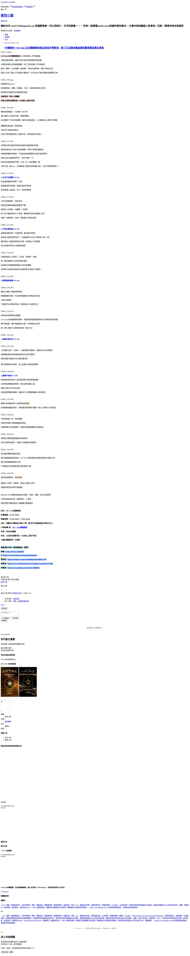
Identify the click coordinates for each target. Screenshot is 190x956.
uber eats (5, 891)
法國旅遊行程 (95, 905)
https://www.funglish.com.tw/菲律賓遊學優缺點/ (105, 907)
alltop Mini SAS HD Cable (32, 920)
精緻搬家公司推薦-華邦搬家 (77, 907)
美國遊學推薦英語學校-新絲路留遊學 (18, 918)
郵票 (7, 905)
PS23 (158, 918)
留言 (19, 593)
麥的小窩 (7, 15)
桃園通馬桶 (48, 905)
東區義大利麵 (84, 905)
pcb (3, 905)
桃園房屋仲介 (15, 905)
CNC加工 (114, 905)
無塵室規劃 (106, 905)
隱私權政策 (106, 928)
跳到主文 (4, 21)
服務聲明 (113, 928)
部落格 (7, 37)
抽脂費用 (179, 916)
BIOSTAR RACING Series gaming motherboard (147, 916)
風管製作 (152, 918)
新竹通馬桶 (26, 905)
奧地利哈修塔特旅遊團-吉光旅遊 (140, 905)
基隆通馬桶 (58, 905)
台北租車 (105, 916)
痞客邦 (15, 593)
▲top (2, 604)
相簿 (6, 34)
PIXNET (80, 928)
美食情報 (17, 31)
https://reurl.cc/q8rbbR (15, 552)
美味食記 (16, 599)
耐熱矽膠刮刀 (169, 916)
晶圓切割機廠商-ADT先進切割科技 (165, 905)
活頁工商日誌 (143, 918)
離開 (11, 952)
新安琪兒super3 (25, 907)
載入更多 (4, 608)
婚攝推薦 (148, 920)
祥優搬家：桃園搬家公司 (51, 920)
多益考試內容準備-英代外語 (171, 918)
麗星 (33, 905)
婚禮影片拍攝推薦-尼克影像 (56, 907)
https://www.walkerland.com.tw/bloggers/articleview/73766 (30, 564)
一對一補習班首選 (38, 907)
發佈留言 (4, 620)
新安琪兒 (15, 907)
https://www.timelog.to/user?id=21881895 (23, 568)
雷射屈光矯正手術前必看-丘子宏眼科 (119, 918)
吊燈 (72, 905)
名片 (6, 39)
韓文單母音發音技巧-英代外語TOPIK (131, 920)
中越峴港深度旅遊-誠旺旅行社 (43, 918)
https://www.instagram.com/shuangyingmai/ (20, 555)
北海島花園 (123, 905)
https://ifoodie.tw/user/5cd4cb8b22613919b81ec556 (27, 559)
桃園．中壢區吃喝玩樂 (21, 601)
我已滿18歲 (5, 952)
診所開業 (7, 907)
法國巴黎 (66, 905)
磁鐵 (180, 905)
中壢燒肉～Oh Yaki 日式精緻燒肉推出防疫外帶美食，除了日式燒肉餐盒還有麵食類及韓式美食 (54, 47)
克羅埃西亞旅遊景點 (130, 907)
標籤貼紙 (39, 905)
